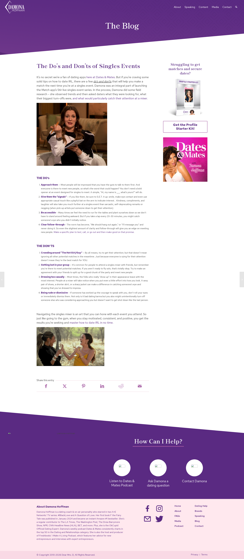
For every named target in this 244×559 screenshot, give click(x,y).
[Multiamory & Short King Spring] (2, 279)
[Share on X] (64, 386)
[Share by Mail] (139, 386)
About (178, 511)
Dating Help (201, 505)
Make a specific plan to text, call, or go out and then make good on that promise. (94, 232)
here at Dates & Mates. (100, 77)
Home (178, 505)
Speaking (200, 515)
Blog (197, 521)
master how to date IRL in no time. (91, 322)
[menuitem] (177, 7)
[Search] (236, 7)
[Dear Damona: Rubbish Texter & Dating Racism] (242, 279)
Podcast (179, 526)
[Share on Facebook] (46, 386)
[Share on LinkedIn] (102, 386)
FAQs (177, 515)
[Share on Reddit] (121, 386)
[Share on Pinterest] (83, 386)
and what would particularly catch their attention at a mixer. (110, 98)
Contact (199, 526)
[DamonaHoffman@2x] (16, 7)
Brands (198, 511)
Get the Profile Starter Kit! (185, 127)
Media (178, 521)
